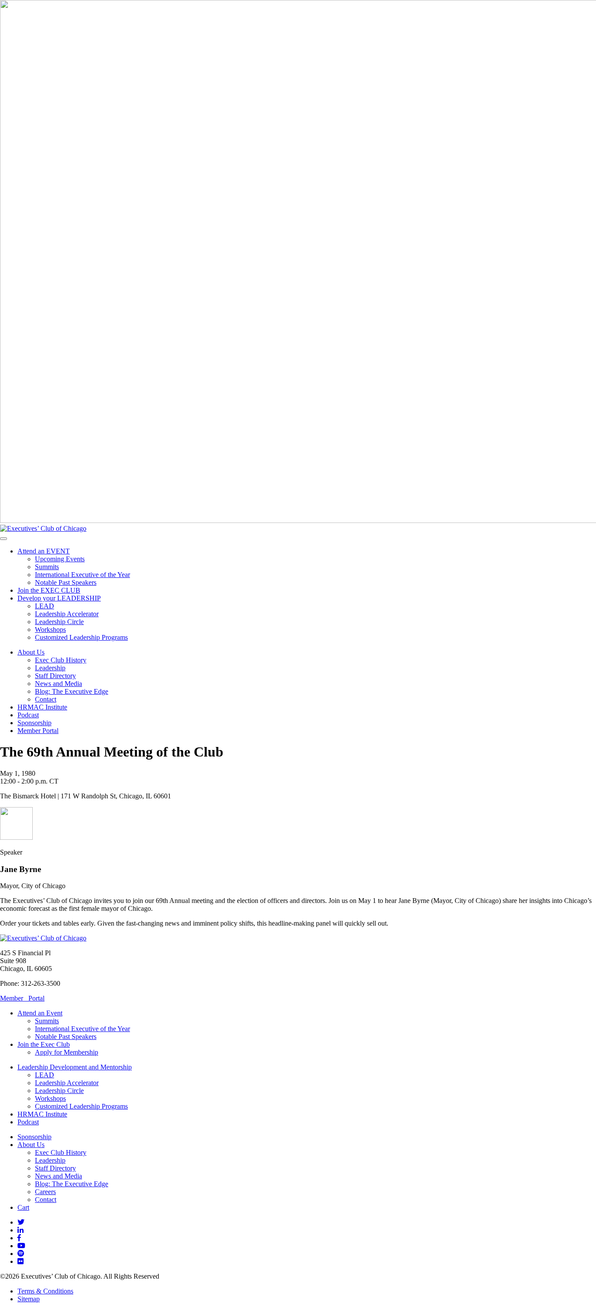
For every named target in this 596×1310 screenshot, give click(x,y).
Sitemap (28, 1299)
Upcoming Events (60, 559)
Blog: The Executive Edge (71, 691)
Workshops (50, 629)
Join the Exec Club (43, 1044)
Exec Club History (60, 660)
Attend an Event (39, 1013)
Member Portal (37, 730)
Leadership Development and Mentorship (74, 1067)
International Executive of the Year (82, 574)
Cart (23, 1207)
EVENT (43, 551)
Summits (47, 566)
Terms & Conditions (45, 1291)
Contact (45, 699)
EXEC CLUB (48, 590)
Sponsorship (34, 722)
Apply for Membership (66, 1052)
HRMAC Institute (42, 707)
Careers (45, 1191)
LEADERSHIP (59, 598)
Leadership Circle (59, 621)
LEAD (44, 606)
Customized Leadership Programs (81, 637)
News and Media (58, 683)
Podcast (28, 715)
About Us (31, 652)
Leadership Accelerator (67, 614)
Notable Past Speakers (65, 582)
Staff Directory (55, 675)
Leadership (50, 668)
